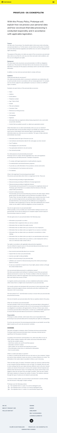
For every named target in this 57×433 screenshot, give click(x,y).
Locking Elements (36, 415)
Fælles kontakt (7, 410)
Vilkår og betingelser (17, 427)
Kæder (32, 408)
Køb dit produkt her (9, 408)
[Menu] (53, 2)
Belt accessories (35, 413)
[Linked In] (31, 420)
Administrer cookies (28, 429)
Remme (32, 405)
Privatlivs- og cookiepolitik (38, 427)
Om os (4, 405)
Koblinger (33, 410)
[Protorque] (7, 2)
